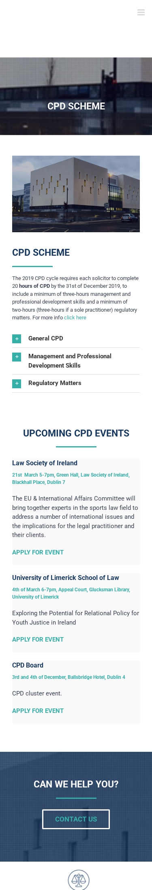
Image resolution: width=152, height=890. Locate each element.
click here (75, 317)
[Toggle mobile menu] (141, 12)
